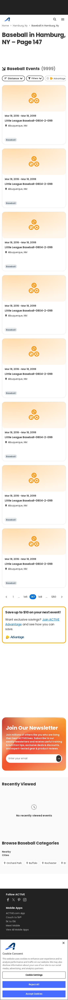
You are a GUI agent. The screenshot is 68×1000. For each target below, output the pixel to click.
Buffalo (33, 863)
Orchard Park (14, 863)
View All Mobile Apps (17, 929)
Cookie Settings (34, 974)
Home (5, 25)
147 (33, 596)
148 (40, 596)
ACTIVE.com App (15, 913)
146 (25, 596)
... (19, 596)
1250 (53, 596)
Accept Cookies (34, 993)
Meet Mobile (13, 925)
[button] (34, 78)
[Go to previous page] (6, 596)
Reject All (34, 984)
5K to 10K (11, 921)
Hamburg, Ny (20, 25)
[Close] (63, 943)
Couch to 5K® (13, 917)
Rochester (50, 863)
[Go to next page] (61, 596)
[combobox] (13, 78)
